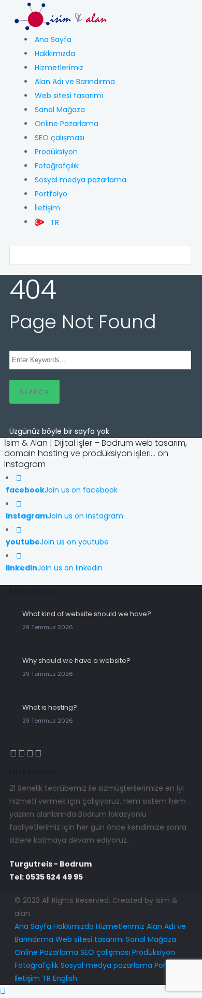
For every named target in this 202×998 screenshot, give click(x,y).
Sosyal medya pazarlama (80, 180)
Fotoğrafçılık (57, 166)
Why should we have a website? (76, 661)
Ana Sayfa (53, 39)
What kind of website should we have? (86, 614)
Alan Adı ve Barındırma (75, 81)
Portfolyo (51, 194)
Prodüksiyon (56, 152)
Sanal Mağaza (60, 109)
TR (46, 978)
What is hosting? (49, 707)
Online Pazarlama (66, 123)
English (65, 978)
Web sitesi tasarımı (69, 95)
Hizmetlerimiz (59, 67)
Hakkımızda (55, 53)
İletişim (47, 208)
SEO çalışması (59, 137)
